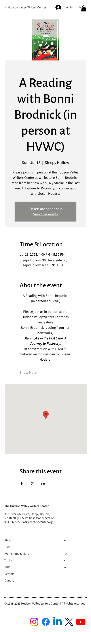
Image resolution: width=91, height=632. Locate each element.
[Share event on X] (32, 483)
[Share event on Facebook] (22, 483)
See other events (45, 214)
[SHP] (65, 567)
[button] (83, 8)
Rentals (9, 574)
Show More (28, 372)
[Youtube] (80, 621)
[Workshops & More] (65, 553)
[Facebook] (45, 621)
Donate (9, 580)
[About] (65, 540)
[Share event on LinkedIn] (43, 483)
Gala (7, 547)
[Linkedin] (57, 621)
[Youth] (65, 560)
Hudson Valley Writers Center (27, 7)
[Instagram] (34, 621)
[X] (69, 621)
